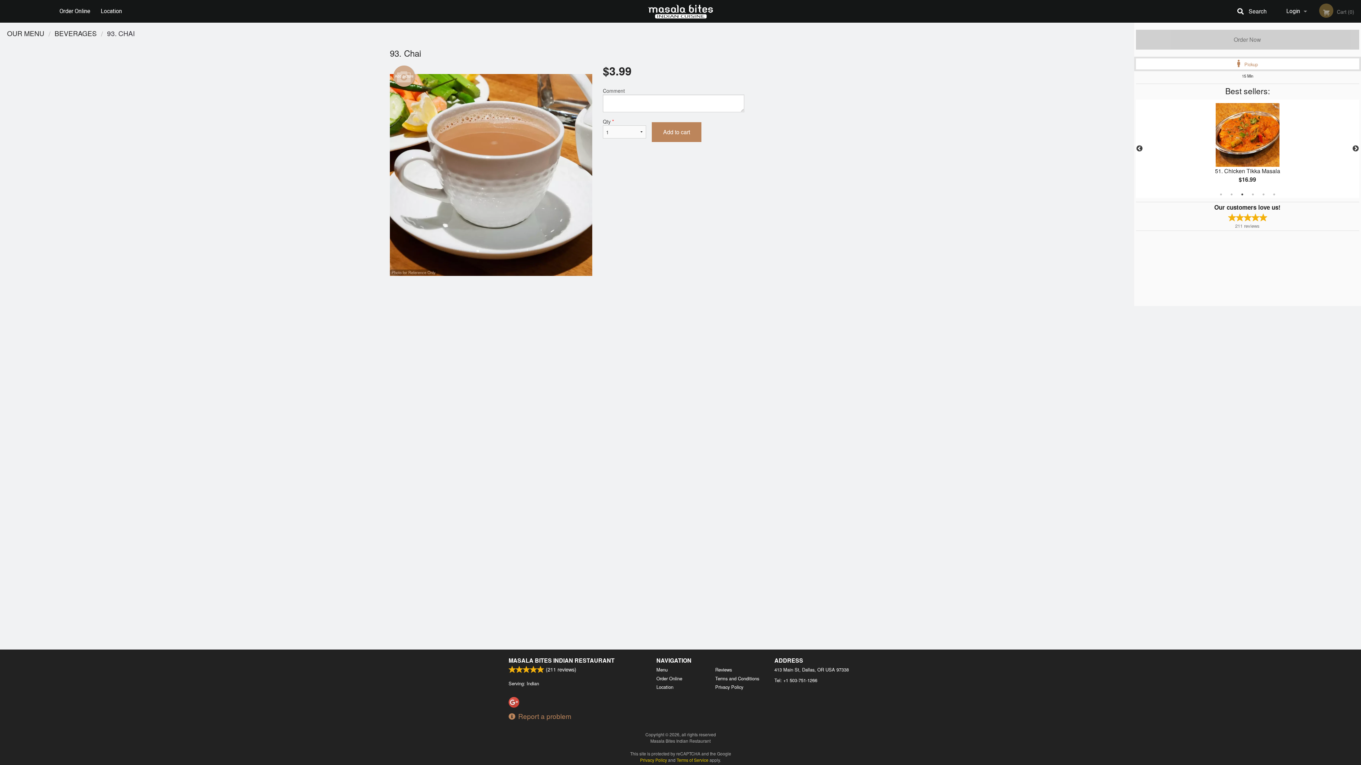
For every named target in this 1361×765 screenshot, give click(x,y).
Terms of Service (692, 760)
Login (1293, 11)
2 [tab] (1231, 194)
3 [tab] (1242, 194)
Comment (614, 90)
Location (111, 11)
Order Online (75, 11)
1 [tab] (1221, 194)
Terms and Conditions (737, 678)
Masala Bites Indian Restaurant (562, 660)
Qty (608, 121)
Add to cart (676, 132)
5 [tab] (1263, 194)
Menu (662, 669)
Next (1355, 148)
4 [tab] (1252, 194)
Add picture (404, 76)
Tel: (795, 680)
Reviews (723, 669)
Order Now (1247, 39)
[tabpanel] (1247, 148)
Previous (1139, 148)
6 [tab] (1274, 194)
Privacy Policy (729, 687)
